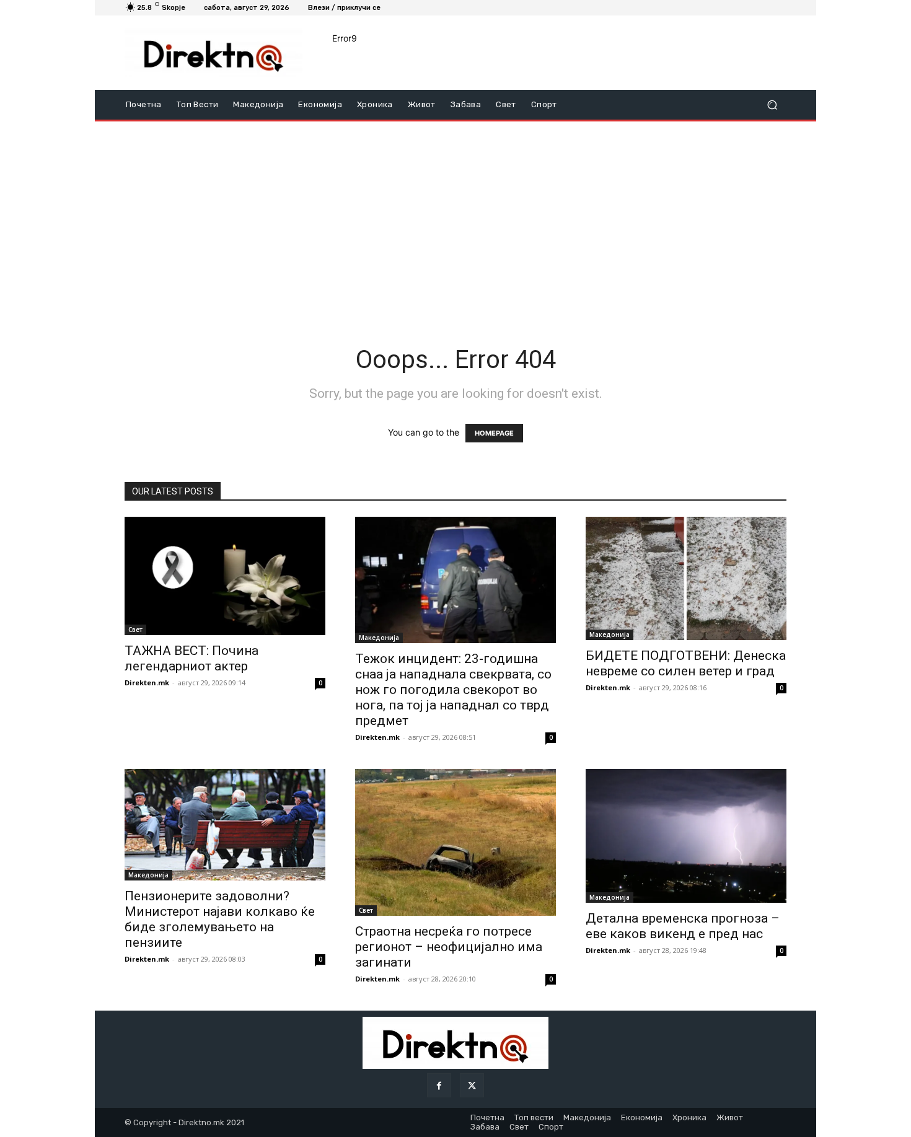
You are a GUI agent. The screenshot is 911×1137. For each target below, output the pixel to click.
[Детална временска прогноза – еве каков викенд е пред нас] (686, 836)
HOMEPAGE (494, 433)
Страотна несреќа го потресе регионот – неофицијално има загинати (448, 947)
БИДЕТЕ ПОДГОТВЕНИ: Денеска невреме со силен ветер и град (686, 663)
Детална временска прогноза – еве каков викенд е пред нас (683, 926)
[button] (771, 105)
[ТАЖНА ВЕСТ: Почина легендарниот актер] (225, 575)
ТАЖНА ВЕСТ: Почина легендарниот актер (191, 658)
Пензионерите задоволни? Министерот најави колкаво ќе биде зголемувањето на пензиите (220, 919)
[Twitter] (472, 1085)
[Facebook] (439, 1085)
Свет (135, 629)
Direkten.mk (147, 682)
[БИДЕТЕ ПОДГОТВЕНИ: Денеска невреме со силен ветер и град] (686, 578)
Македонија (379, 637)
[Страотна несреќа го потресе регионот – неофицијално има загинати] (455, 842)
